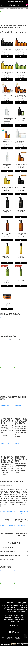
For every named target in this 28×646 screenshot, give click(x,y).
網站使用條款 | (22, 619)
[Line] (13, 631)
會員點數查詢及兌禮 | (8, 617)
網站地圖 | (12, 621)
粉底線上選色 (23, 8)
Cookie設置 (16, 621)
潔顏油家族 (17, 8)
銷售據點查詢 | (8, 615)
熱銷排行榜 (5, 8)
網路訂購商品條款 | (20, 615)
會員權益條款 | (16, 617)
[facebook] (10, 631)
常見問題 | (5, 619)
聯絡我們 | (13, 615)
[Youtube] (15, 631)
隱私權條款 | (16, 619)
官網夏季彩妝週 (11, 8)
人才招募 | (22, 617)
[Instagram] (18, 631)
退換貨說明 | (10, 619)
